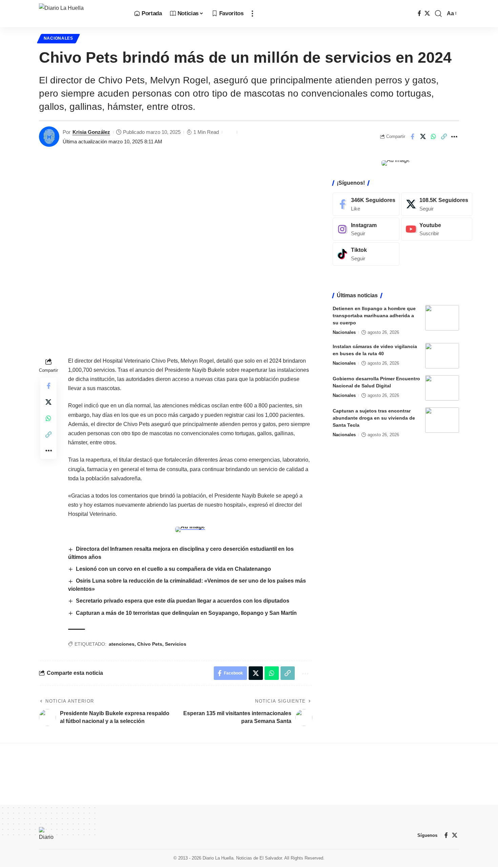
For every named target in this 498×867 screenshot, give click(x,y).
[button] (252, 13)
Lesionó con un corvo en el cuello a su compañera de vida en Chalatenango (173, 569)
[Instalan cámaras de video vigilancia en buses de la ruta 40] (442, 355)
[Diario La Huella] (81, 13)
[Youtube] (436, 229)
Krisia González (91, 132)
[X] (427, 13)
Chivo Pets (149, 644)
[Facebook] (419, 13)
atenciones (121, 644)
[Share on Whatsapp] (433, 136)
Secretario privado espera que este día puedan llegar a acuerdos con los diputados (182, 601)
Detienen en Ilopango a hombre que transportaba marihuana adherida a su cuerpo (374, 315)
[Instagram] (366, 229)
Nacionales (58, 38)
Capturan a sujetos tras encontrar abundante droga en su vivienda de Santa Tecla (374, 418)
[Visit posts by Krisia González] (49, 136)
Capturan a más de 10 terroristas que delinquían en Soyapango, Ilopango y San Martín (186, 613)
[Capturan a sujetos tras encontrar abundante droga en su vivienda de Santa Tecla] (442, 420)
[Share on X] (423, 136)
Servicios (175, 644)
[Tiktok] (366, 254)
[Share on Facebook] (412, 136)
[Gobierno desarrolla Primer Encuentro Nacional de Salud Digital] (442, 388)
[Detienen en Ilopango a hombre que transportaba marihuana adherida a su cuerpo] (442, 317)
